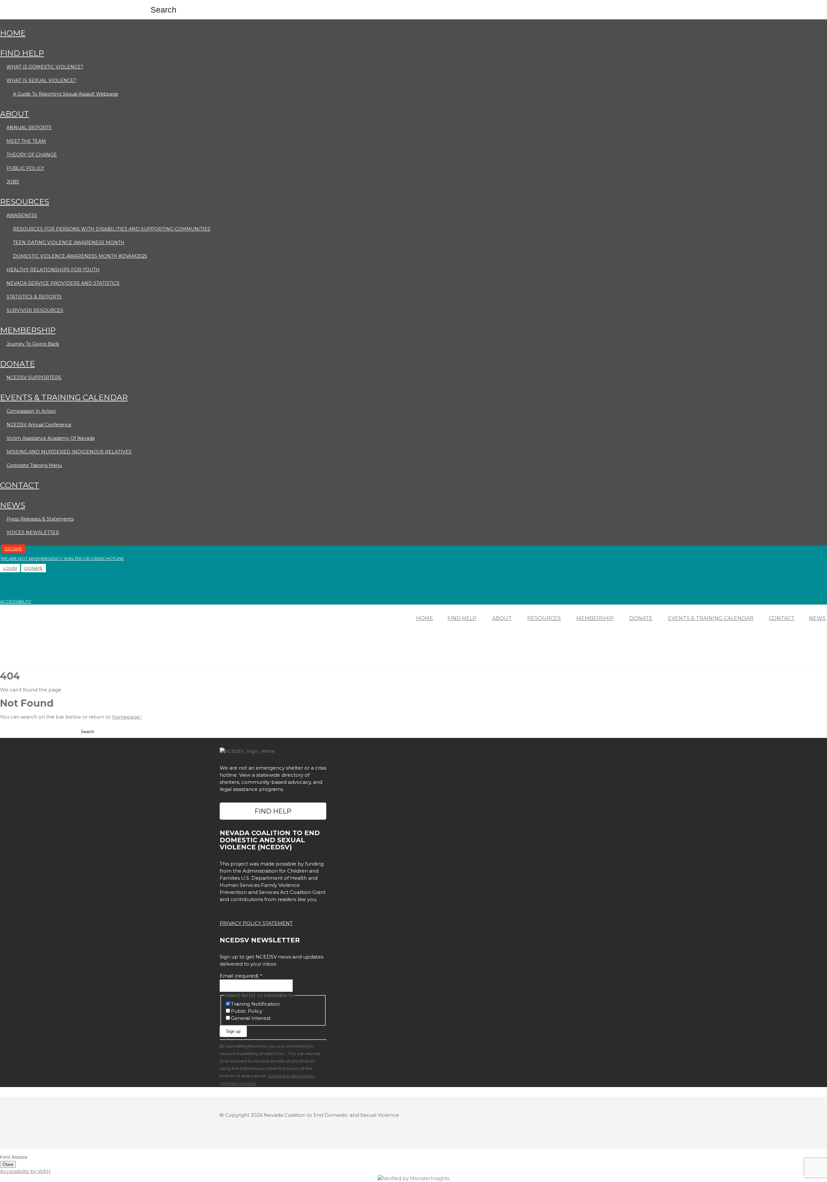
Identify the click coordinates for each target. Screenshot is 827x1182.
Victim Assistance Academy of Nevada (50, 438)
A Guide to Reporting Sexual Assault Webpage (65, 94)
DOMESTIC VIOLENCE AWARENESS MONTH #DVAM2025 (80, 256)
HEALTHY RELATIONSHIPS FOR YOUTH (52, 270)
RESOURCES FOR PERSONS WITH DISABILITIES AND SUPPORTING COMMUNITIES (111, 229)
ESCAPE (13, 548)
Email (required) (241, 976)
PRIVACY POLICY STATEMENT (256, 923)
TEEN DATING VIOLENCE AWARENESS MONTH (68, 242)
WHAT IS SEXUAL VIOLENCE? (41, 80)
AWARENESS (21, 215)
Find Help (273, 811)
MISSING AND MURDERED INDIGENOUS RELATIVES (68, 452)
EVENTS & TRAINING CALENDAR (64, 397)
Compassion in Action (31, 411)
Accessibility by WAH (25, 1171)
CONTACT (19, 485)
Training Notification (255, 1004)
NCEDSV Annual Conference (38, 425)
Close (8, 1164)
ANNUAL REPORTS (29, 127)
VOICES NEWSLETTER (32, 532)
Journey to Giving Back (32, 344)
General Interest (251, 1018)
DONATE (17, 363)
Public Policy (246, 1011)
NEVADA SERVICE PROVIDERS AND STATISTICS (63, 283)
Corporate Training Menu (34, 465)
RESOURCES (24, 201)
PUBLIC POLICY (25, 168)
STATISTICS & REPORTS (34, 297)
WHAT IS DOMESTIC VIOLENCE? (44, 67)
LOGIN (10, 568)
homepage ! (127, 717)
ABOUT (14, 114)
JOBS (12, 182)
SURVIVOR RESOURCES (34, 310)
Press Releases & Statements (40, 519)
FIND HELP (22, 53)
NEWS (12, 505)
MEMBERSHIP (28, 330)
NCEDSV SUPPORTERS (33, 377)
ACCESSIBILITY (15, 601)
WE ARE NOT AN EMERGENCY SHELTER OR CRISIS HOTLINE (62, 558)
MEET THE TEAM (26, 141)
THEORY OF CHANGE (31, 155)
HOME (13, 33)
